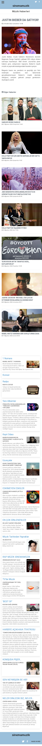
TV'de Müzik (9, 579)
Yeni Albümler (9, 401)
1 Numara (7, 358)
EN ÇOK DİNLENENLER (14, 520)
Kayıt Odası (8, 434)
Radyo (6, 381)
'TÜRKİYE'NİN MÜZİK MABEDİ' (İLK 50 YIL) (17, 632)
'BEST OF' (7, 601)
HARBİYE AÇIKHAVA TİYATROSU (19, 629)
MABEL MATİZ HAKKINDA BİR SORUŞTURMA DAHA (20, 334)
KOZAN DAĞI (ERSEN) (10, 604)
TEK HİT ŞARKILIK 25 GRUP (12, 683)
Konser (6, 375)
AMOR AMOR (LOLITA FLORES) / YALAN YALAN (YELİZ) (13, 663)
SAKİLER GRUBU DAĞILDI (11, 122)
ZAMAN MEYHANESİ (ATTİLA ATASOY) (13, 492)
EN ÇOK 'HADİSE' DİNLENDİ (12, 523)
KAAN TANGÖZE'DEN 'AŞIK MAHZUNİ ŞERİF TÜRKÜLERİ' (12, 464)
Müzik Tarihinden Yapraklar (16, 536)
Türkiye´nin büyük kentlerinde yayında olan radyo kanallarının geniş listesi (12, 389)
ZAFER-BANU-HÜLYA (10, 701)
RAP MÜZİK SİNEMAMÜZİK (16, 557)
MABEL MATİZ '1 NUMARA (12, 361)
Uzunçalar (7, 460)
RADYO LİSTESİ (8, 384)
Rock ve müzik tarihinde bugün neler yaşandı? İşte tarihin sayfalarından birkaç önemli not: (14, 544)
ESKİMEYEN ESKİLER (13, 488)
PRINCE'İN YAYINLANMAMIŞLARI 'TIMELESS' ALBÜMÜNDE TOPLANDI (14, 405)
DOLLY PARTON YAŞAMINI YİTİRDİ (14, 228)
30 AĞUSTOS (7, 540)
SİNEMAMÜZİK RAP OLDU (11, 560)
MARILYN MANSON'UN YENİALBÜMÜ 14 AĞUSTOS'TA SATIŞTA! (13, 439)
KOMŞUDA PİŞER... (12, 659)
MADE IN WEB (35, 741)
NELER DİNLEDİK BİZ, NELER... (18, 698)
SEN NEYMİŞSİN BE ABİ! (15, 679)
